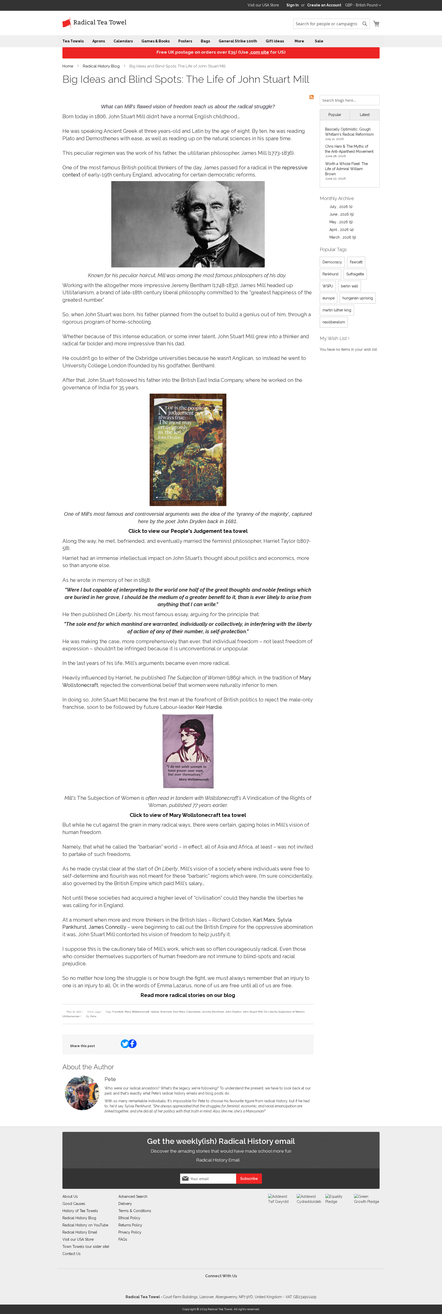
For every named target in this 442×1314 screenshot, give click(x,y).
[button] (246, 614)
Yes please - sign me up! (191, 710)
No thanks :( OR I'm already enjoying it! (268, 710)
